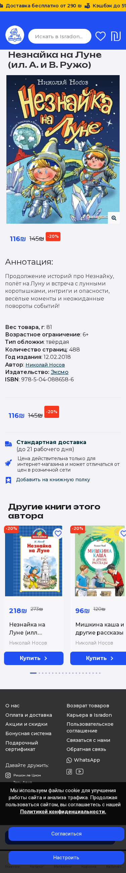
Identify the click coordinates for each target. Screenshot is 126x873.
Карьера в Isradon (89, 715)
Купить (30, 658)
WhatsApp (87, 760)
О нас (12, 706)
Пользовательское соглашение (90, 727)
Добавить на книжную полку (52, 480)
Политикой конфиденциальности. (63, 812)
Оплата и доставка (28, 715)
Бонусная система (28, 733)
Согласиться (66, 834)
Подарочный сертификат (21, 746)
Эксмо (60, 372)
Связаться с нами (88, 740)
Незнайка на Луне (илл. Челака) (27, 632)
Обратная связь (86, 749)
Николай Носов (45, 365)
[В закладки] (58, 533)
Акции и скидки (26, 724)
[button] (33, 673)
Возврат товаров (88, 706)
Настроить (66, 858)
